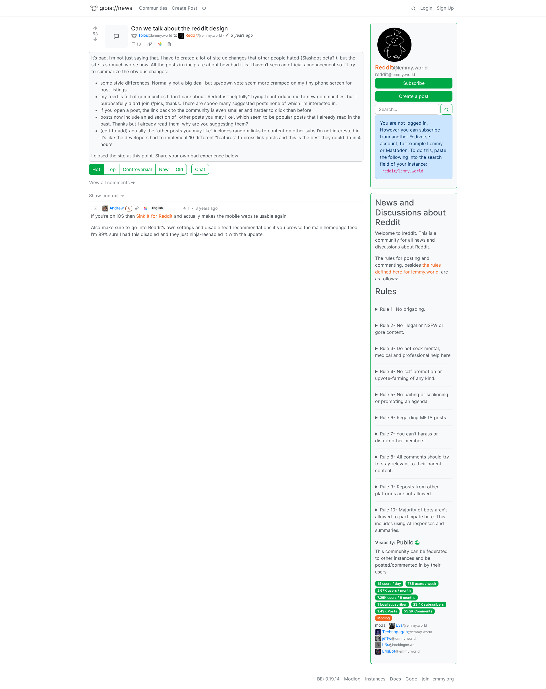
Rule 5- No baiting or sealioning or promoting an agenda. (411, 398)
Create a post (414, 96)
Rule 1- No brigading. (402, 309)
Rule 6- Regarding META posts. (413, 417)
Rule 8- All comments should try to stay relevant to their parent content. (412, 463)
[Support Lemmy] (204, 8)
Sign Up (445, 8)
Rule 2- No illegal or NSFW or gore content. (409, 328)
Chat (200, 169)
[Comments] (116, 36)
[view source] (169, 44)
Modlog (383, 618)
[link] (150, 44)
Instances (375, 679)
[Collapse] (95, 208)
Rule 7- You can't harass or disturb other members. (406, 437)
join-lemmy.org (438, 679)
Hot (96, 169)
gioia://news (116, 8)
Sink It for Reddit (154, 216)
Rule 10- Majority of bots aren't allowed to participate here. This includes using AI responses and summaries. (411, 520)
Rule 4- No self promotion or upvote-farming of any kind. (408, 375)
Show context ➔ (106, 195)
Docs (395, 679)
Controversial (137, 169)
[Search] (413, 8)
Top (111, 169)
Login (426, 8)
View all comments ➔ (112, 182)
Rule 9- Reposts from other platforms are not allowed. (407, 490)
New (164, 169)
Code (411, 679)
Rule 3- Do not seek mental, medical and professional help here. (413, 351)
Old (179, 169)
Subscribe (414, 83)
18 (138, 44)
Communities (153, 8)
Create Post (184, 8)
